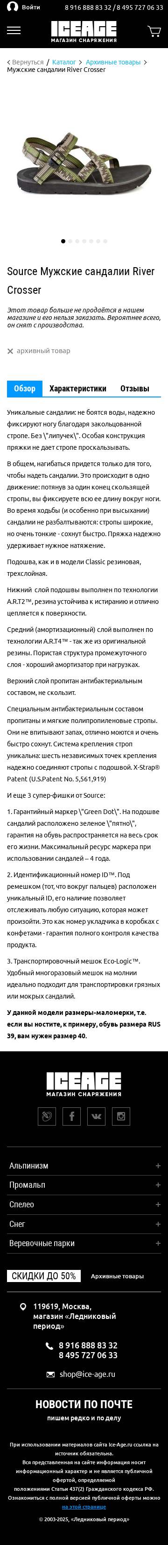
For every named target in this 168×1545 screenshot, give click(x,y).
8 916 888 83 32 (89, 7)
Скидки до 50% (44, 1276)
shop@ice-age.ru (87, 1374)
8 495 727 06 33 (140, 7)
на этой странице (84, 1507)
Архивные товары (117, 1276)
